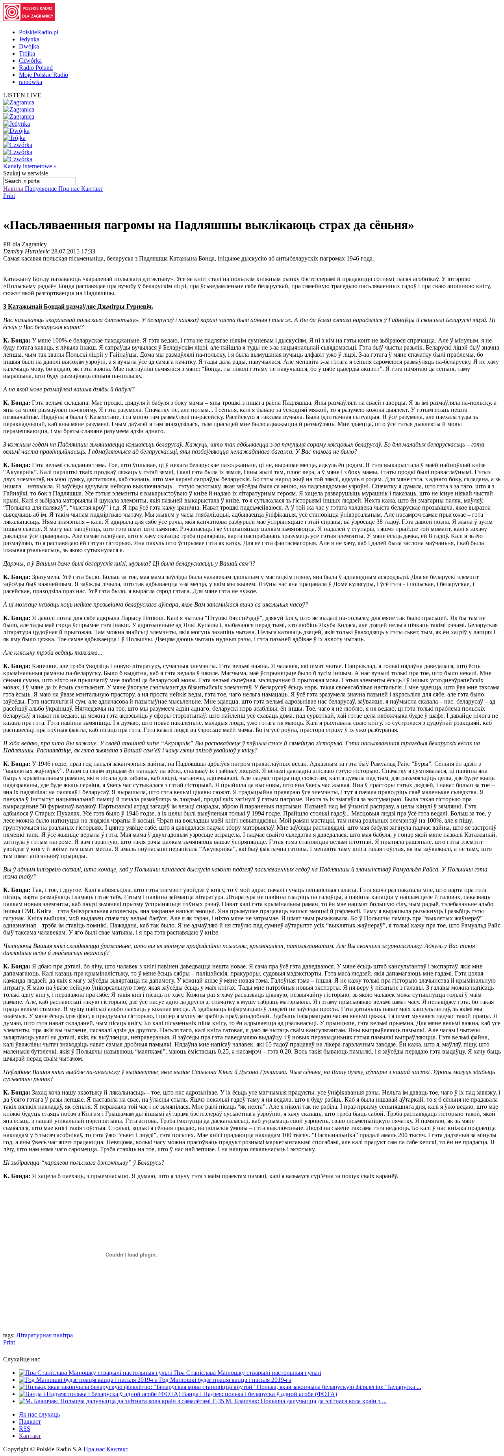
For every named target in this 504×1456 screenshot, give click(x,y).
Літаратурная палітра (44, 1335)
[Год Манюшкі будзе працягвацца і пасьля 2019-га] (89, 1379)
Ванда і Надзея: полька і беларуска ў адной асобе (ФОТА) (259, 1394)
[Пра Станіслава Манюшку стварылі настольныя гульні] (96, 1372)
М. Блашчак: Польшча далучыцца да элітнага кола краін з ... (306, 1401)
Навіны (14, 188)
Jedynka (29, 39)
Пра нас (69, 188)
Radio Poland (36, 67)
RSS (24, 1428)
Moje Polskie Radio (43, 74)
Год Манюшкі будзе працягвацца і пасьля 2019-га (225, 1379)
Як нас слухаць (39, 1414)
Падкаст (30, 1421)
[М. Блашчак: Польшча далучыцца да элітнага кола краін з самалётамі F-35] (122, 1401)
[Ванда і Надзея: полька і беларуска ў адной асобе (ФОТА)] (100, 1394)
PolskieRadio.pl (38, 32)
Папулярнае (41, 188)
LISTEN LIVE (22, 95)
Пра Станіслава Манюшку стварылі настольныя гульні (247, 1372)
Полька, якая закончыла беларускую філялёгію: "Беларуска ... (339, 1386)
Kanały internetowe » (30, 166)
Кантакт (92, 188)
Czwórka (30, 60)
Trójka (27, 53)
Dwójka (29, 46)
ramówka (30, 81)
